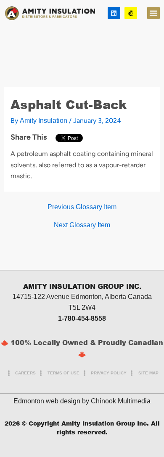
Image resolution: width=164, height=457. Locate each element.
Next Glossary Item (82, 225)
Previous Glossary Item (82, 207)
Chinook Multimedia (121, 401)
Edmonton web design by (51, 401)
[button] (153, 13)
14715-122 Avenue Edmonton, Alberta (69, 296)
